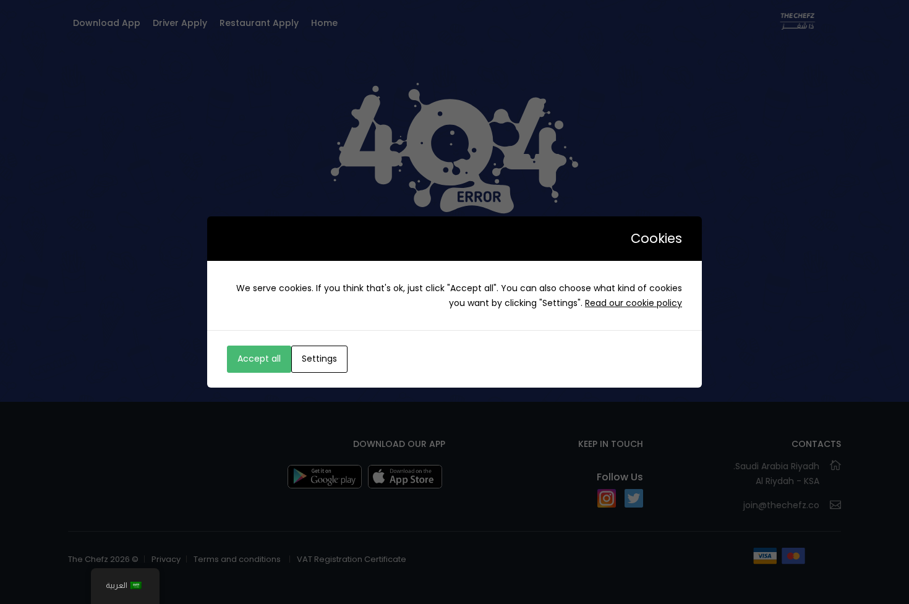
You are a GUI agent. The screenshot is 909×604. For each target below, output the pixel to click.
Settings (319, 358)
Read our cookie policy (633, 303)
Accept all (259, 358)
